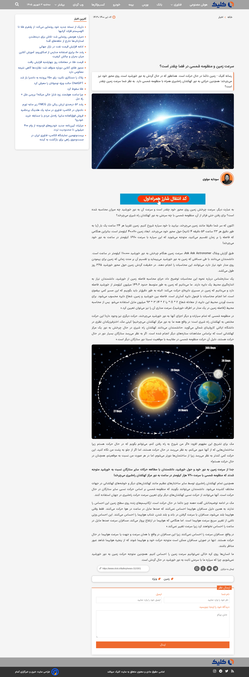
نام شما (225, 594)
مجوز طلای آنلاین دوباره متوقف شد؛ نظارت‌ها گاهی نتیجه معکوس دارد (50, 70)
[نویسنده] (227, 179)
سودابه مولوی (211, 179)
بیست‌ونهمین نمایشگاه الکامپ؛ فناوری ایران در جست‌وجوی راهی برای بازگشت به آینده (57, 137)
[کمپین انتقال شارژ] (163, 199)
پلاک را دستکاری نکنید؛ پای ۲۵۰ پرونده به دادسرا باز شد (51, 78)
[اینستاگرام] (214, 672)
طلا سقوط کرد (75, 89)
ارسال (163, 645)
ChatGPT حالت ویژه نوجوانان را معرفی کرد (58, 83)
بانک (159, 5)
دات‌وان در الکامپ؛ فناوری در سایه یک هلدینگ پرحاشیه (52, 110)
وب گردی (78, 5)
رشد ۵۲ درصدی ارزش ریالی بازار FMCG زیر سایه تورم (52, 104)
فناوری (177, 5)
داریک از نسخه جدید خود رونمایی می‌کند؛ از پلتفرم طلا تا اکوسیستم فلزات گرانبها (51, 29)
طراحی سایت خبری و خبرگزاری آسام (32, 672)
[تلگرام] (215, 569)
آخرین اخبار (80, 19)
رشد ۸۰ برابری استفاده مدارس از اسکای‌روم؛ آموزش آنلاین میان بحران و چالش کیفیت (51, 54)
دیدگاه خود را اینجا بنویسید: (214, 607)
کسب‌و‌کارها (98, 5)
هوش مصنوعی (198, 5)
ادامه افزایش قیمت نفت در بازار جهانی (61, 47)
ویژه (155, 579)
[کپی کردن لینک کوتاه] (121, 568)
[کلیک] (223, 4)
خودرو (116, 5)
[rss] (232, 672)
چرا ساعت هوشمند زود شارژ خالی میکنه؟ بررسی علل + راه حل (52, 97)
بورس (145, 5)
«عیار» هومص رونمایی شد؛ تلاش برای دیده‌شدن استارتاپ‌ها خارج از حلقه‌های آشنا (56, 39)
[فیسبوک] (203, 569)
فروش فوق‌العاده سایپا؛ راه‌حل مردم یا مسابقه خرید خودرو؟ (54, 118)
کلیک (117, 672)
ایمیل (159, 594)
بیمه (131, 5)
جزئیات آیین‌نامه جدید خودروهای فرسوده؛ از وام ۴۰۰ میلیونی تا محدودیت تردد (54, 128)
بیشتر (61, 5)
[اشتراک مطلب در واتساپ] (197, 568)
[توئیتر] (209, 569)
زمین (167, 579)
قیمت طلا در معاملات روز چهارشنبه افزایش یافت (55, 62)
